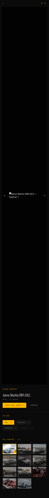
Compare (34, 405)
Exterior (23, 422)
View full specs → (14, 405)
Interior (10, 428)
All (8, 422)
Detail (26, 428)
